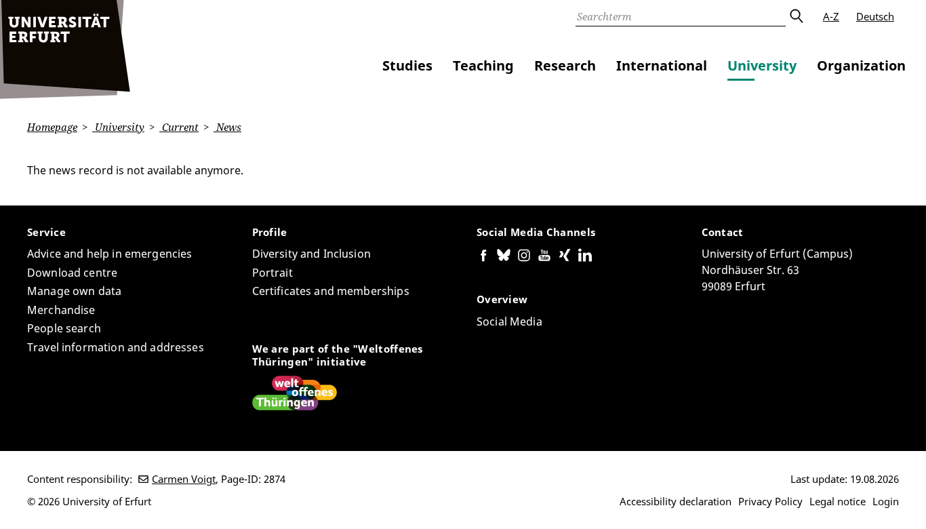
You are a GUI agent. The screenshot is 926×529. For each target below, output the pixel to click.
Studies (407, 65)
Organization (861, 65)
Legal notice (837, 501)
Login (885, 501)
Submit (796, 16)
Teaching (483, 65)
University (762, 65)
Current (179, 127)
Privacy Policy (770, 501)
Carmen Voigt (184, 479)
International (661, 65)
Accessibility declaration (675, 501)
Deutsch (875, 16)
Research (565, 65)
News (227, 127)
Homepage (52, 127)
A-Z (831, 16)
